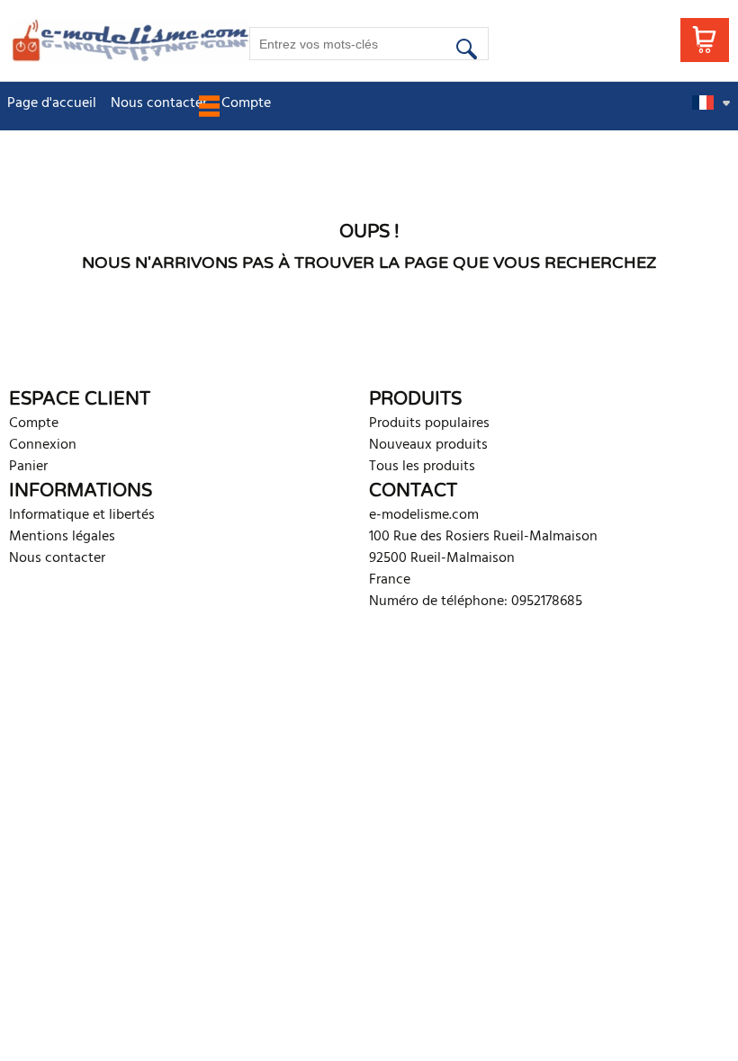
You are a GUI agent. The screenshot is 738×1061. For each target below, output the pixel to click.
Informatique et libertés (82, 515)
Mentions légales (62, 536)
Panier (28, 466)
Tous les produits (422, 466)
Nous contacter (159, 103)
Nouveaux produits (428, 445)
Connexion (42, 445)
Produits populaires (429, 423)
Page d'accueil (51, 103)
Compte (33, 423)
